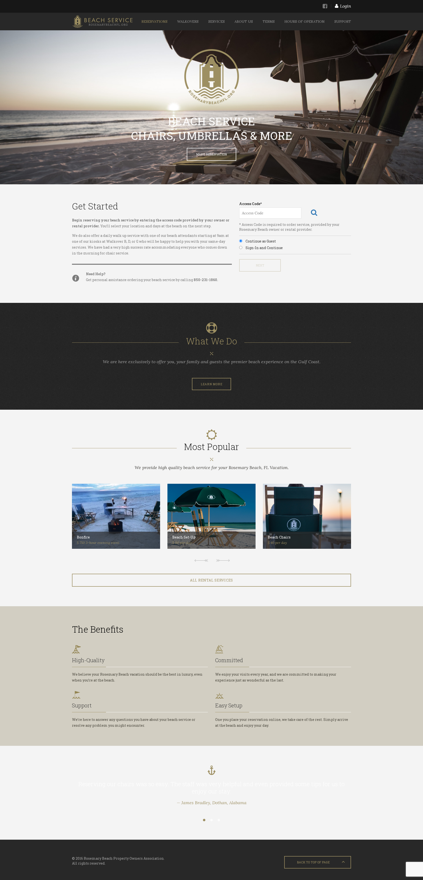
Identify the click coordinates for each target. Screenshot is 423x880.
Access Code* (250, 203)
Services (216, 21)
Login (345, 6)
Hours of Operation (304, 21)
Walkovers (188, 21)
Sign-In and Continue (264, 247)
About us (244, 21)
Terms (269, 21)
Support (342, 21)
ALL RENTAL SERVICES (211, 580)
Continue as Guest (260, 241)
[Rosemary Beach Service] (102, 21)
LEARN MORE (212, 384)
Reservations (154, 21)
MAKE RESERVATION (211, 154)
